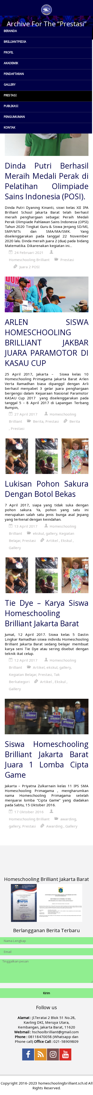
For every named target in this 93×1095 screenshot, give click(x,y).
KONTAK (9, 127)
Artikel (52, 540)
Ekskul (66, 540)
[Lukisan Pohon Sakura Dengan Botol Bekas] (46, 456)
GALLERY (10, 84)
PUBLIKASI (11, 106)
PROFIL (8, 52)
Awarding (54, 826)
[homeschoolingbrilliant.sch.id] (46, 10)
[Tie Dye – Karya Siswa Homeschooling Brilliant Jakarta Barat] (46, 575)
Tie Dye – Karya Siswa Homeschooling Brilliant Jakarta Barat (46, 613)
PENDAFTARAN (14, 74)
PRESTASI (10, 95)
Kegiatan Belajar (22, 674)
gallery (51, 533)
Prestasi (67, 259)
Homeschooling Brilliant (29, 259)
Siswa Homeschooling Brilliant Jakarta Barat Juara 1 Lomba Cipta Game (46, 759)
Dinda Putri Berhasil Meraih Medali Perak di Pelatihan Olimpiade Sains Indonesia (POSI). (46, 180)
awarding (68, 819)
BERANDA (10, 31)
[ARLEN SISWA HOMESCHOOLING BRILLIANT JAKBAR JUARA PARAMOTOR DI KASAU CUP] (46, 295)
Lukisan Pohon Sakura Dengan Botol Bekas (46, 488)
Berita (38, 421)
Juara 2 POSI (29, 266)
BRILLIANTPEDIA (15, 42)
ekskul (38, 533)
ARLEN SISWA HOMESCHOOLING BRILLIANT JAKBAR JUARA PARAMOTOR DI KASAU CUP (46, 342)
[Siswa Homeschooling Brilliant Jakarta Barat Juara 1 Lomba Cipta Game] (46, 717)
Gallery (15, 547)
